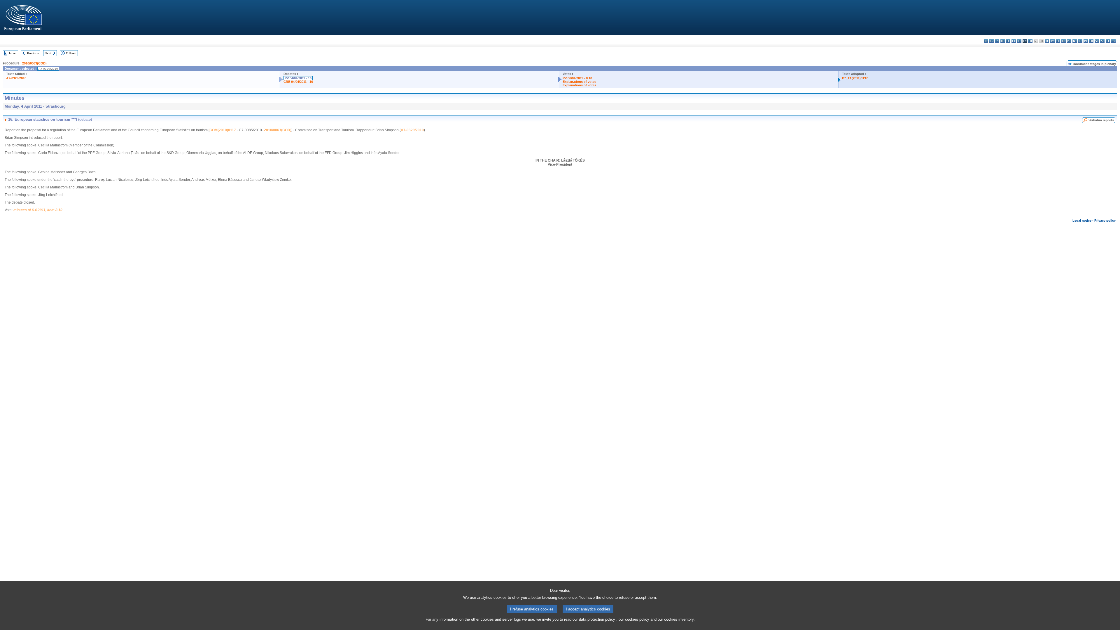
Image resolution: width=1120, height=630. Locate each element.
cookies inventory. (679, 619)
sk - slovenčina (1097, 41)
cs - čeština (997, 41)
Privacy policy (1105, 220)
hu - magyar (1063, 41)
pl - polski (1080, 41)
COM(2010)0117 (222, 130)
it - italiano (1047, 41)
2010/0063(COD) (34, 63)
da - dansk (1002, 41)
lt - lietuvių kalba (1058, 41)
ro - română (1091, 41)
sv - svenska (1113, 41)
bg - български (986, 41)
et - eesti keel (1014, 41)
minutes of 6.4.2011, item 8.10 (37, 210)
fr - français (1030, 41)
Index (13, 53)
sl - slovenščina (1102, 41)
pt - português (1086, 41)
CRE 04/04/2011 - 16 (298, 81)
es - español (991, 41)
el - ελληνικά (1019, 41)
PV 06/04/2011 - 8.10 (577, 78)
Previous (33, 53)
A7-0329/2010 (16, 78)
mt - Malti (1069, 41)
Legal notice (1081, 220)
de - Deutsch (1008, 41)
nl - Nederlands (1074, 41)
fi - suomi (1108, 41)
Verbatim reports (1101, 120)
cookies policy (637, 619)
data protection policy (597, 619)
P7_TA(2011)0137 (855, 78)
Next (48, 53)
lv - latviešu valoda (1052, 41)
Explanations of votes (579, 81)
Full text (71, 53)
